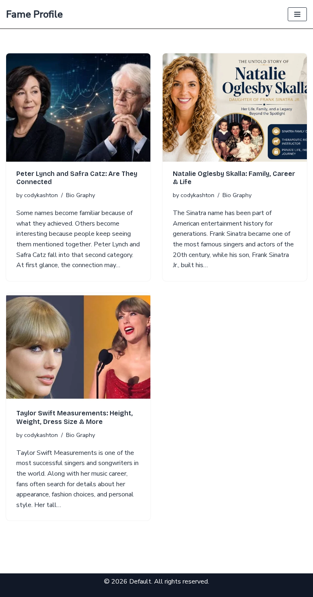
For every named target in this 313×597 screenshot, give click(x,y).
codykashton (41, 195)
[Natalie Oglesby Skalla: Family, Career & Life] (235, 107)
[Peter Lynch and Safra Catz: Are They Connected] (78, 107)
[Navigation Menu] (297, 14)
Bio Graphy (80, 195)
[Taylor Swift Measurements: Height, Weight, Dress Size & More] (78, 347)
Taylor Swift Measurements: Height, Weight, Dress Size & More (74, 417)
